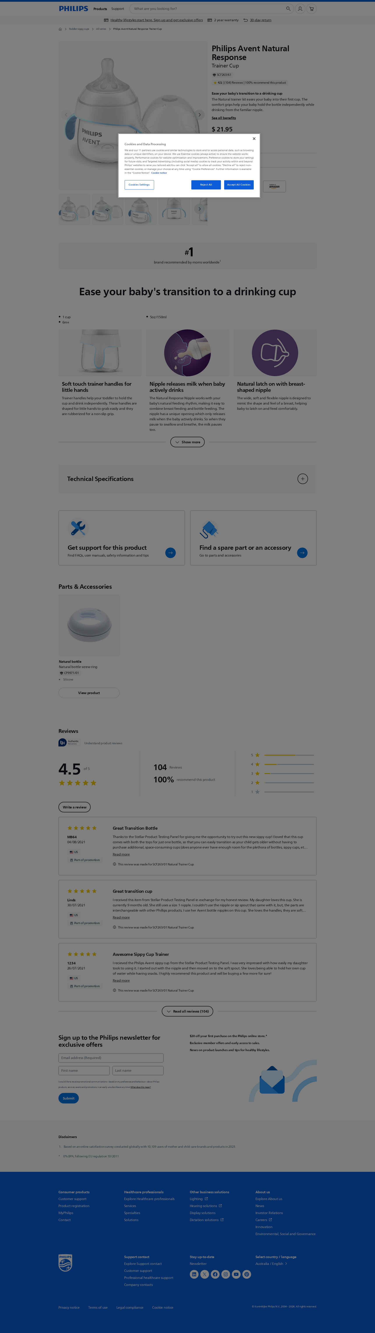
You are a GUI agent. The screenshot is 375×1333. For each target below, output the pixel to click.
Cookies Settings (139, 185)
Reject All (206, 185)
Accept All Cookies (238, 185)
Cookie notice (159, 173)
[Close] (254, 138)
